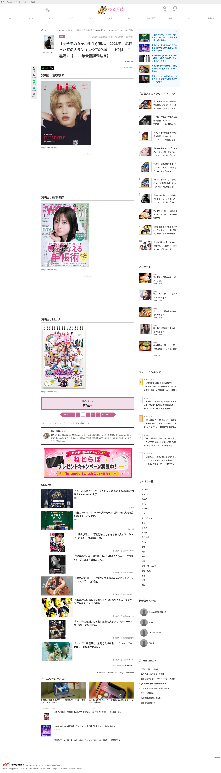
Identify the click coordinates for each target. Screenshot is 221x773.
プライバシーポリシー (47, 769)
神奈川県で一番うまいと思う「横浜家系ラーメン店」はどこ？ (165, 348)
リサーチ (190, 18)
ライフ (144, 528)
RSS (58, 769)
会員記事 (211, 18)
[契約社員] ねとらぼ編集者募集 (152, 683)
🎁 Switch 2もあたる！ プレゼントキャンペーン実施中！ (19, 2)
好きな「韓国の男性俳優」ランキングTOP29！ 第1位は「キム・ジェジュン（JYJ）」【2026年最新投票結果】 (165, 171)
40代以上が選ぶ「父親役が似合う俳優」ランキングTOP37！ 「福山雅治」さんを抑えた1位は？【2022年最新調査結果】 (165, 124)
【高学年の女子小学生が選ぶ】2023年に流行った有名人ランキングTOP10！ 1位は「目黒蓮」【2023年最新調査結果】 (95, 50)
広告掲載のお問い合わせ (150, 698)
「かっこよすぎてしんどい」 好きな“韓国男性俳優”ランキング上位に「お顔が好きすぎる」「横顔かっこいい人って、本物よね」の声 (166, 187)
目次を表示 (128, 68)
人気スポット (147, 537)
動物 (170, 18)
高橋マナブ (130, 62)
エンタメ (50, 18)
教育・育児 (151, 18)
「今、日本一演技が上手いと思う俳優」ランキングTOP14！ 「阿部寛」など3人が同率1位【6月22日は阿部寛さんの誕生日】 (165, 140)
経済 (143, 580)
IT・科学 (145, 489)
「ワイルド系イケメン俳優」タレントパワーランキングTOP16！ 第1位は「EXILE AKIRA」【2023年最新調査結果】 (165, 202)
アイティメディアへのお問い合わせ (154, 688)
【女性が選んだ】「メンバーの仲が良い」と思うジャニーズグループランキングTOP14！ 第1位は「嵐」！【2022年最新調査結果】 (165, 249)
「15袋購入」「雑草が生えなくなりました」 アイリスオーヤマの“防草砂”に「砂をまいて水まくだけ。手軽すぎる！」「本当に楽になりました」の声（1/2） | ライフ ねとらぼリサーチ (160, 464)
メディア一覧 (7, 769)
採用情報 (72, 769)
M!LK (151, 622)
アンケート (145, 266)
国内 (143, 552)
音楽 (143, 585)
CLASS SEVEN (155, 633)
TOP (10, 18)
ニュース (30, 18)
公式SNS (16, 769)
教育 (143, 576)
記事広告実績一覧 (147, 703)
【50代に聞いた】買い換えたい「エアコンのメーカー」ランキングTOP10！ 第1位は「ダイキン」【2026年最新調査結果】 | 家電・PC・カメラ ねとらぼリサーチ (160, 427)
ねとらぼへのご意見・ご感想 (151, 674)
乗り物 (144, 532)
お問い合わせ (33, 769)
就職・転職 (146, 571)
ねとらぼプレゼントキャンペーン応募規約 (157, 679)
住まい (130, 18)
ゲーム (144, 504)
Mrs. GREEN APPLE (157, 612)
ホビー (144, 523)
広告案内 (24, 769)
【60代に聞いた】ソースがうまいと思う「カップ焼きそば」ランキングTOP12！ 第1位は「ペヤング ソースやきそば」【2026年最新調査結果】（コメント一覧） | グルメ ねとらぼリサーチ (161, 445)
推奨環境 (79, 769)
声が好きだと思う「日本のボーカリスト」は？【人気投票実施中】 (165, 214)
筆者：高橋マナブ (58, 431)
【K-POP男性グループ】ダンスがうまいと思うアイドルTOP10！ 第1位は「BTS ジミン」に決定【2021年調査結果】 (165, 155)
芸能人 (62, 37)
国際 (143, 556)
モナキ (151, 643)
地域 (110, 18)
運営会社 (64, 769)
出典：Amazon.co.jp (49, 52)
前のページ (68, 414)
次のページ (107, 414)
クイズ (70, 18)
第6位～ (88, 405)
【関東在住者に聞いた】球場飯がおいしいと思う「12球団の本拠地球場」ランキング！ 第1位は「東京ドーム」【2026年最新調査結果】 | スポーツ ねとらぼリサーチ (160, 390)
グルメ (90, 18)
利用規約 (217, 757)
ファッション (147, 518)
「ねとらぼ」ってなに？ (150, 669)
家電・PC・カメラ (149, 566)
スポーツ (145, 509)
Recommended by (118, 665)
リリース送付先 (146, 693)
